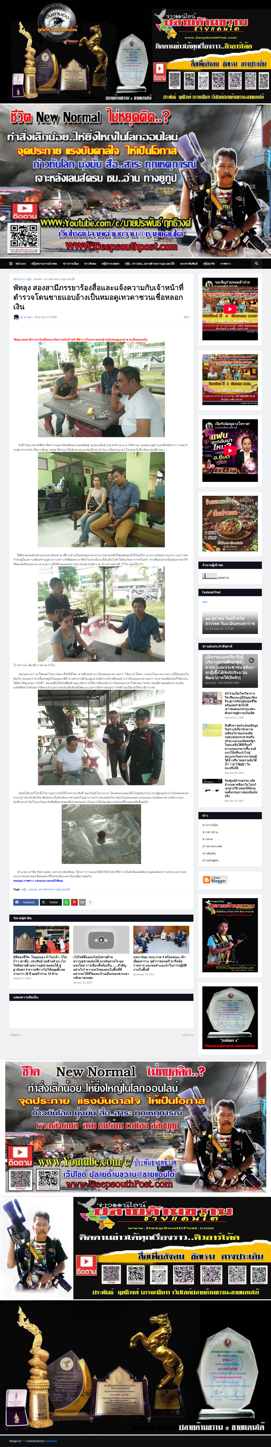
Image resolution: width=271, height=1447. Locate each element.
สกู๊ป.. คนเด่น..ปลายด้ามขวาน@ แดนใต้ (50, 279)
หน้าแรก (18, 279)
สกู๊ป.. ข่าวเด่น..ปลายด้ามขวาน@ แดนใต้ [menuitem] (149, 263)
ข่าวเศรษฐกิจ (210, 860)
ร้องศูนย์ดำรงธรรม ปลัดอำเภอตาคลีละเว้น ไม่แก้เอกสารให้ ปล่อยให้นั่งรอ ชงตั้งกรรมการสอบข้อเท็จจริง (241, 788)
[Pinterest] (74, 902)
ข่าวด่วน (207, 839)
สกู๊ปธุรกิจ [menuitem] (209, 263)
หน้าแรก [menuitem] (20, 263)
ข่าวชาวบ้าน (210, 832)
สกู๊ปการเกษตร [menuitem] (110, 263)
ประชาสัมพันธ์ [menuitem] (189, 263)
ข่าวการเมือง (210, 825)
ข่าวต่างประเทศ (212, 846)
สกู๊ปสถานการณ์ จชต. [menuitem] (44, 263)
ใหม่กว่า (16, 1034)
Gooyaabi (51, 1441)
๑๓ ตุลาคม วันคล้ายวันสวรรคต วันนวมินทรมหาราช (230, 621)
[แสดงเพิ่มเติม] (90, 902)
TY (23, 1441)
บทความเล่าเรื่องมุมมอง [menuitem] (32, 274)
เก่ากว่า (187, 1034)
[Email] (82, 902)
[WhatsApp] (66, 902)
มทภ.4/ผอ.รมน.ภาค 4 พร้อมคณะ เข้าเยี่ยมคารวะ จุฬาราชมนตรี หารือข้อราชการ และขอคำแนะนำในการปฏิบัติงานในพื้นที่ (160, 963)
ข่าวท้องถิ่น (209, 853)
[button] (12, 263)
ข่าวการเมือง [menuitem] (71, 263)
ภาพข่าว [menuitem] (225, 263)
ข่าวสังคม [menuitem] (90, 263)
